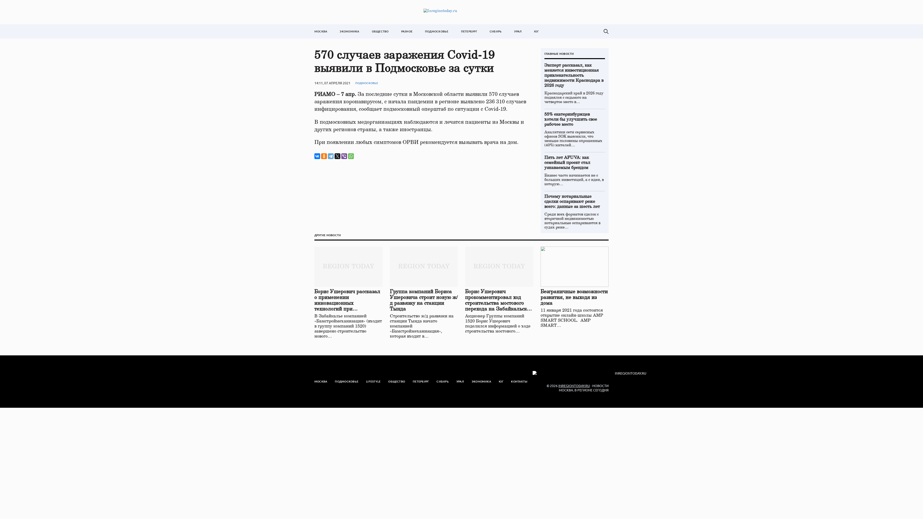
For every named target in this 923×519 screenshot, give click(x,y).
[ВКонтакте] (317, 156)
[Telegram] (331, 156)
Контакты (519, 381)
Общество (380, 31)
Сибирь (496, 31)
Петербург (469, 31)
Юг (536, 31)
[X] (337, 156)
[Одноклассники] (324, 156)
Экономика (349, 31)
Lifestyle (373, 381)
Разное (406, 31)
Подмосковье (437, 31)
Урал (518, 31)
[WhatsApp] (351, 156)
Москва (320, 31)
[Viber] (344, 156)
